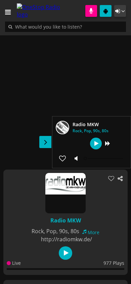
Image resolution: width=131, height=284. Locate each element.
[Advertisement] (65, 99)
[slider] (104, 158)
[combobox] (68, 26)
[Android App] (106, 11)
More (93, 232)
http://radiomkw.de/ (66, 239)
